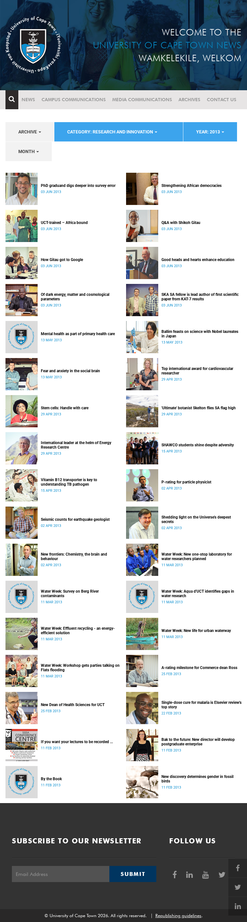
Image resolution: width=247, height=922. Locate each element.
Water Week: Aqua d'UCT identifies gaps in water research (197, 593)
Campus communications (73, 99)
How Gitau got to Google (62, 259)
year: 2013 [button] (208, 131)
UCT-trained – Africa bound (64, 222)
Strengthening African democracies (191, 185)
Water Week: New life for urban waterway (196, 630)
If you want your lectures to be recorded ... (77, 742)
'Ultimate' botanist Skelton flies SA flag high (198, 408)
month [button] (27, 151)
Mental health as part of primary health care (78, 334)
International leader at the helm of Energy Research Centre (76, 445)
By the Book (51, 779)
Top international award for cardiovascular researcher (197, 370)
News (28, 99)
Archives (189, 99)
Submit (133, 874)
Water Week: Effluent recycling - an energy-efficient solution (78, 630)
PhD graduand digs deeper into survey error (78, 185)
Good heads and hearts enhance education (197, 259)
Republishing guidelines (178, 915)
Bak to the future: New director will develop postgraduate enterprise (198, 741)
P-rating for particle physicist (186, 482)
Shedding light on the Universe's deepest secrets (196, 519)
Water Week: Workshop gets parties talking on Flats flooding (80, 667)
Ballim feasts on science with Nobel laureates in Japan (199, 333)
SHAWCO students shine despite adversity (197, 445)
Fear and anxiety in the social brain (70, 371)
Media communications (142, 99)
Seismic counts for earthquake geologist (75, 519)
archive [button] (28, 131)
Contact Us (221, 99)
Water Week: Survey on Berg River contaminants (70, 593)
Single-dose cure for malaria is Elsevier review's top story (201, 704)
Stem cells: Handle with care (64, 408)
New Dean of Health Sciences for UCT (73, 705)
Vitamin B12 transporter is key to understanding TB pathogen (69, 482)
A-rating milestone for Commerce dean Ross (199, 667)
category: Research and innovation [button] (110, 131)
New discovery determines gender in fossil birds (197, 778)
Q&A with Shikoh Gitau (180, 222)
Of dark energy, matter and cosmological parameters (75, 296)
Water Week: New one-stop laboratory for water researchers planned (196, 556)
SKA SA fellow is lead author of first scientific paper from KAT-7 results (200, 296)
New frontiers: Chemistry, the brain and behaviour (74, 556)
